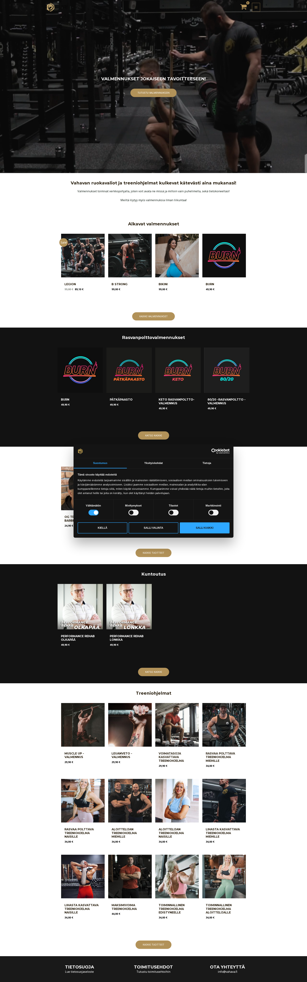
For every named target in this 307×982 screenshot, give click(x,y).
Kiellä (102, 527)
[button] (153, 93)
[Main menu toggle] (256, 7)
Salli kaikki (204, 527)
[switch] (133, 512)
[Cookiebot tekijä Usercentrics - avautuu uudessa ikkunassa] (214, 451)
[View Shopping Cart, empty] (243, 7)
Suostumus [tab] (100, 462)
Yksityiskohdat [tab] (153, 462)
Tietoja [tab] (207, 462)
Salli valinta (153, 527)
